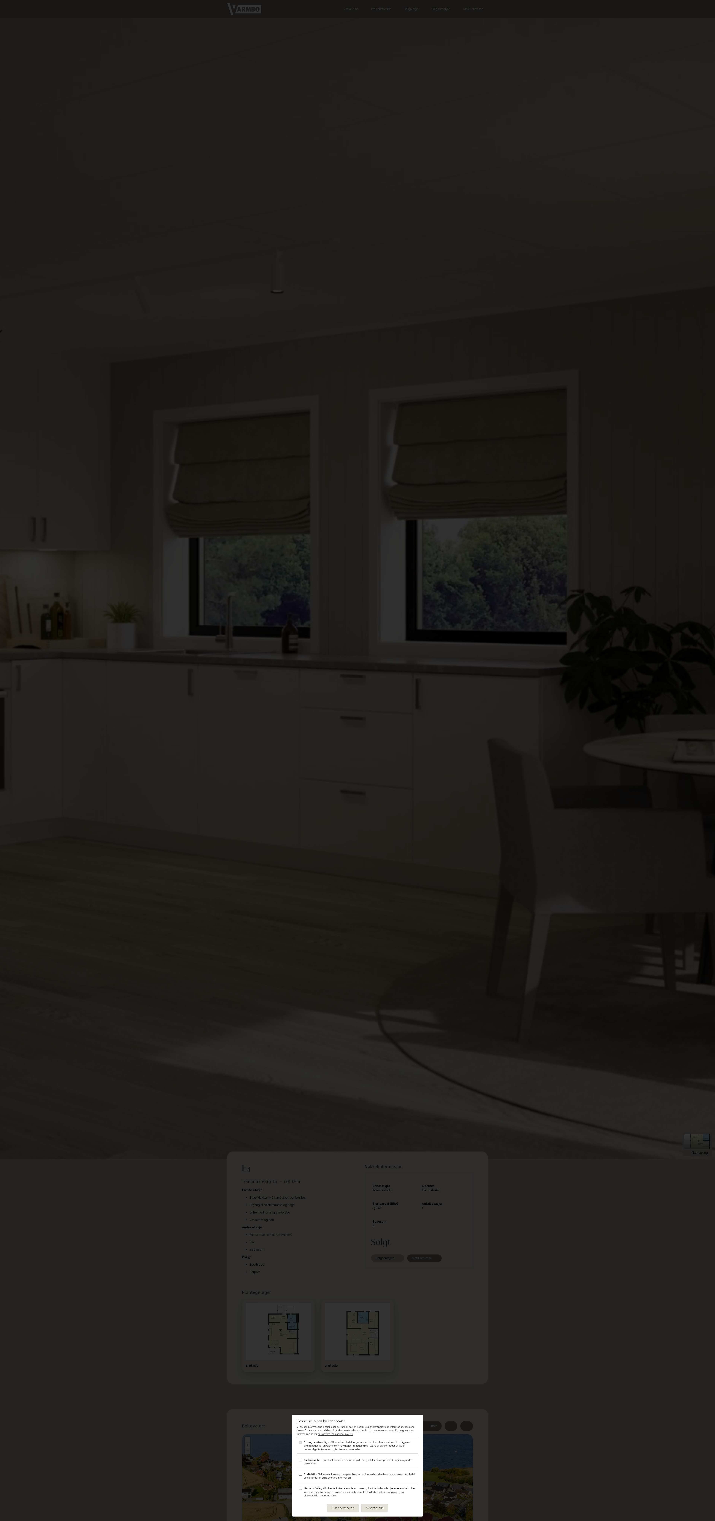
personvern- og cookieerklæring (335, 1434)
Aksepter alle (375, 1508)
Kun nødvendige (343, 1508)
